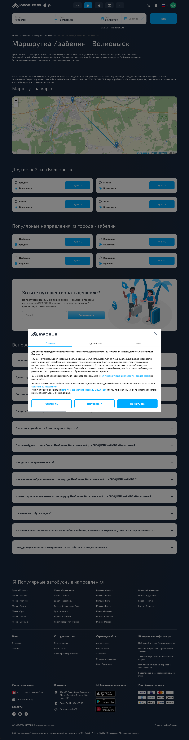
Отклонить (51, 403)
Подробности (95, 343)
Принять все (137, 403)
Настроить (93, 403)
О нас (138, 343)
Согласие (50, 343)
